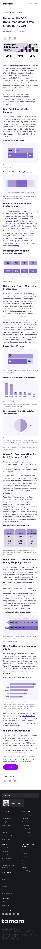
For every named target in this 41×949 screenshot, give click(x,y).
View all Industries (7, 893)
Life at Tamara (6, 829)
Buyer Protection (27, 832)
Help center (5, 902)
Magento (25, 864)
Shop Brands (26, 825)
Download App (26, 815)
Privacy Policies (6, 822)
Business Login (6, 851)
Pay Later (25, 818)
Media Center (6, 839)
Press (3, 815)
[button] (35, 3)
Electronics (5, 879)
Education (5, 883)
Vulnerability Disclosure (29, 836)
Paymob (24, 867)
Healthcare (5, 886)
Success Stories (7, 858)
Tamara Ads (5, 862)
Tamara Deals (26, 822)
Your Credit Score (27, 829)
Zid (23, 860)
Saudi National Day (10, 226)
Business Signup (7, 848)
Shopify (24, 853)
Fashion (4, 876)
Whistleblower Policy (8, 836)
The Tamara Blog (7, 818)
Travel (3, 890)
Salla (23, 850)
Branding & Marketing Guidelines (8, 866)
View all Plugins (26, 871)
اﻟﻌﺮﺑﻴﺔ (30, 3)
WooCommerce (27, 857)
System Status (6, 905)
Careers (4, 832)
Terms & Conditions (8, 825)
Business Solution (7, 855)
